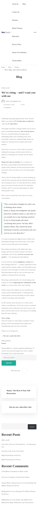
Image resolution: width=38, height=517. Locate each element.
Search (32, 427)
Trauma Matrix (17, 60)
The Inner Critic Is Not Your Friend (13, 451)
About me (15, 4)
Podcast (17, 67)
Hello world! (6, 440)
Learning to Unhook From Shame (18, 477)
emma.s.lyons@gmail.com (13, 101)
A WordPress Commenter (9, 471)
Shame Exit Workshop (19, 52)
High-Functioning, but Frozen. (11, 455)
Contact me (15, 12)
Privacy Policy (16, 44)
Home (3, 67)
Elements (15, 20)
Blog (24, 4)
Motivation (15, 36)
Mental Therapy (17, 28)
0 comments (7, 107)
